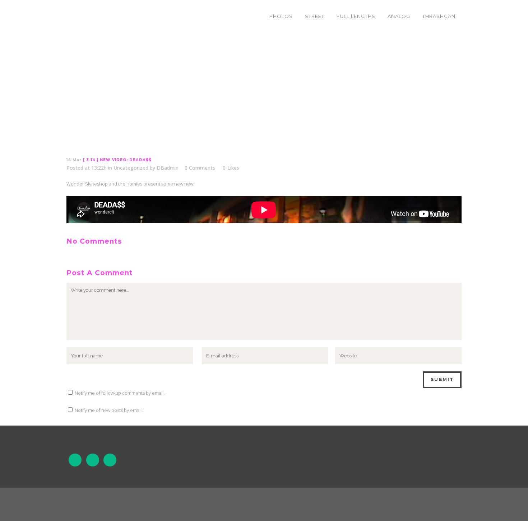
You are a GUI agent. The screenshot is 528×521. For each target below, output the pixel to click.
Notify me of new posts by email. (109, 410)
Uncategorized (131, 167)
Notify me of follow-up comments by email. (120, 393)
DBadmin (168, 167)
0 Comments (200, 167)
